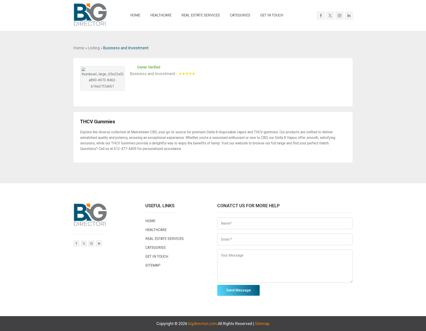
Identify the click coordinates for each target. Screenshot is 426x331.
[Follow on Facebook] (321, 15)
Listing (94, 48)
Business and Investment (125, 48)
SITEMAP (152, 265)
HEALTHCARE (161, 15)
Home (78, 48)
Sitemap (262, 323)
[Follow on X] (330, 15)
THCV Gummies (97, 121)
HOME (135, 15)
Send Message (238, 290)
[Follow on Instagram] (339, 15)
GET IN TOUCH (271, 15)
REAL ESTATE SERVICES (200, 15)
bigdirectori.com (202, 323)
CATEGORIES (240, 15)
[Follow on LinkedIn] (349, 15)
